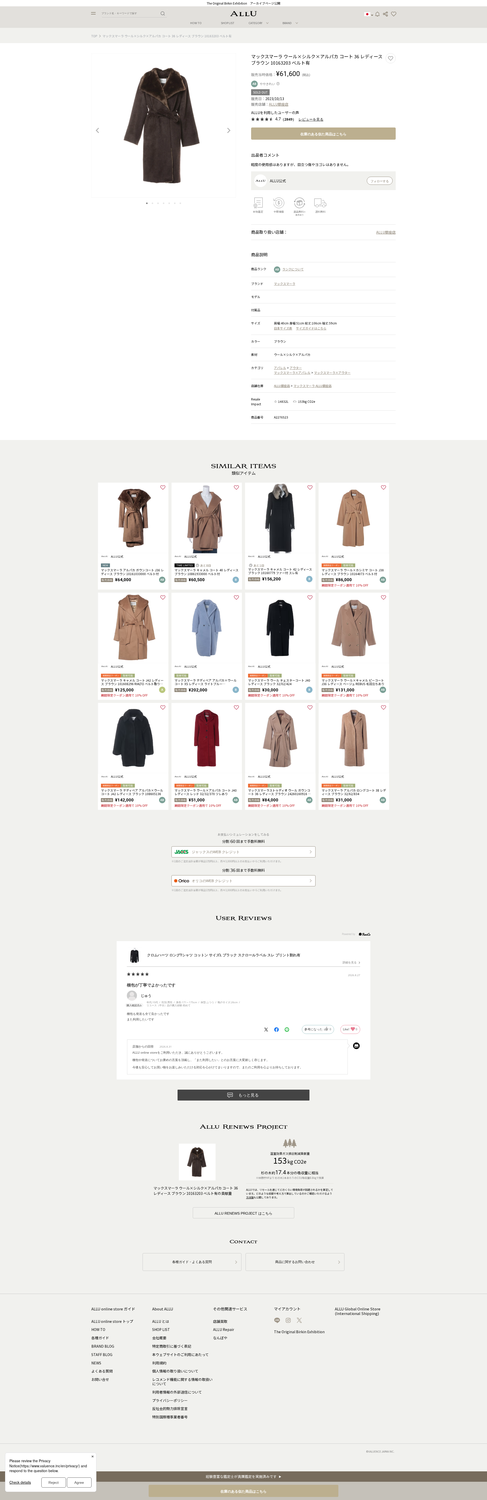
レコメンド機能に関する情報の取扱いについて (182, 1381)
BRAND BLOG (102, 1346)
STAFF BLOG (101, 1354)
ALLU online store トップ (112, 1321)
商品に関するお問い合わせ (295, 1262)
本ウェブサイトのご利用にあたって (180, 1354)
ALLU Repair (223, 1329)
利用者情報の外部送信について (177, 1392)
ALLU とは (160, 1321)
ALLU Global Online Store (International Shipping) (357, 1311)
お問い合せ (100, 1379)
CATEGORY (255, 23)
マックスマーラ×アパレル (292, 372)
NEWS (96, 1362)
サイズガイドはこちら (311, 328)
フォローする (380, 181)
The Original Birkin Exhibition (299, 1331)
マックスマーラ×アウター (332, 372)
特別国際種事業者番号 (170, 1416)
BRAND (287, 23)
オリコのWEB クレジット (212, 881)
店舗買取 (220, 1321)
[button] (394, 14)
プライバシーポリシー (170, 1400)
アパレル (280, 367)
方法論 (250, 1197)
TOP (94, 36)
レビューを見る (311, 119)
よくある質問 (102, 1371)
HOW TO (196, 23)
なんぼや (220, 1337)
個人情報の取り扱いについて (175, 1371)
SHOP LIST (227, 23)
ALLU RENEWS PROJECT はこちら (243, 1213)
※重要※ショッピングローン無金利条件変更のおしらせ (244, 3)
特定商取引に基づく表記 (171, 1346)
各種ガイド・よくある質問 (192, 1262)
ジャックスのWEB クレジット (216, 852)
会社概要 (159, 1337)
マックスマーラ (284, 283)
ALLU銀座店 (282, 385)
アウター (296, 367)
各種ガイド (100, 1337)
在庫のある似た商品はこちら (323, 134)
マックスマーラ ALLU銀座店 (312, 385)
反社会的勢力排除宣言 (170, 1408)
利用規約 (159, 1362)
